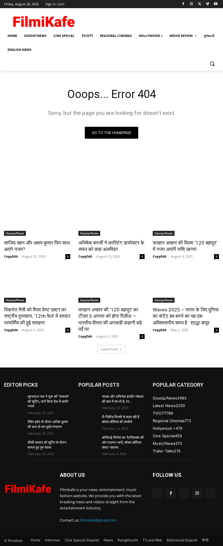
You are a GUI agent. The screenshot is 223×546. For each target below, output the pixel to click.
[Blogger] (158, 493)
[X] (199, 4)
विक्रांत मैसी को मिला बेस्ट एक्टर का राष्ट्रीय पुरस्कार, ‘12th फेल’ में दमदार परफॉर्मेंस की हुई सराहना (37, 316)
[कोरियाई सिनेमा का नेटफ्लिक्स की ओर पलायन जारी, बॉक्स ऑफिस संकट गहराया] (88, 442)
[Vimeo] (207, 4)
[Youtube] (215, 4)
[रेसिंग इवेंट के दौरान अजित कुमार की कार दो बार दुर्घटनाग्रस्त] (14, 426)
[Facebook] (183, 4)
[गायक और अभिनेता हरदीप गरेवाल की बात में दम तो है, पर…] (88, 401)
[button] (212, 64)
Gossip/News (15, 233)
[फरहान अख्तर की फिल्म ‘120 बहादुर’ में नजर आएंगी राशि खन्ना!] (186, 219)
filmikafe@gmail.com (98, 520)
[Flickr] (184, 493)
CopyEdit (11, 256)
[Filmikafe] (43, 20)
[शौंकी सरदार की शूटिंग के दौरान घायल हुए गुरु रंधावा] (14, 447)
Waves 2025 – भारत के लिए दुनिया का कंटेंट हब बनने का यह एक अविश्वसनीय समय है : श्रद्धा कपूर (186, 316)
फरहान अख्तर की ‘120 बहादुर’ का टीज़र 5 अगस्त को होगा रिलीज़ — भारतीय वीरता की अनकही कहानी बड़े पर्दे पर (110, 319)
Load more (109, 349)
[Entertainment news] (28, 487)
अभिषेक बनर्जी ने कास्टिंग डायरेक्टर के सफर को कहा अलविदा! (111, 246)
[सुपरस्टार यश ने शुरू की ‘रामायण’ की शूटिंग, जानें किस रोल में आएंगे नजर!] (14, 401)
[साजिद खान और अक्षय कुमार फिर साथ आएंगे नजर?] (37, 219)
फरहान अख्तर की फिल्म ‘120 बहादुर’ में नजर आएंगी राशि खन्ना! (185, 246)
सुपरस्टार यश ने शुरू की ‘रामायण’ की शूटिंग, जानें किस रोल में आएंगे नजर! (48, 401)
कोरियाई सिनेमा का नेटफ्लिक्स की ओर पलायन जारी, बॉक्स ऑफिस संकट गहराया (123, 442)
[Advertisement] (151, 19)
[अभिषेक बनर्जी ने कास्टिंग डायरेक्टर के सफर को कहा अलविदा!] (111, 219)
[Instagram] (191, 4)
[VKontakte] (210, 493)
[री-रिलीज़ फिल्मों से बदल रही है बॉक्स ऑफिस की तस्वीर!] (88, 422)
